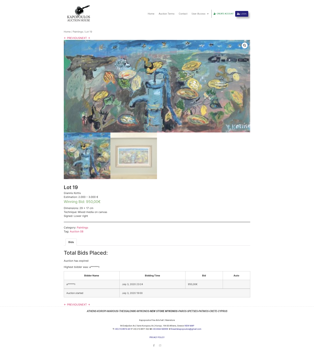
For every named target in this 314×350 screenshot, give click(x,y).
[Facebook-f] (154, 345)
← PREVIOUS (72, 38)
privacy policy (157, 337)
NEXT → (85, 38)
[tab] (71, 242)
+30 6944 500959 (160, 329)
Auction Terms (166, 13)
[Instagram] (160, 345)
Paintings (78, 31)
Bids (71, 242)
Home (151, 13)
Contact (183, 13)
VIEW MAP (189, 325)
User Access (198, 13)
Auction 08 (76, 231)
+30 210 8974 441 (122, 329)
